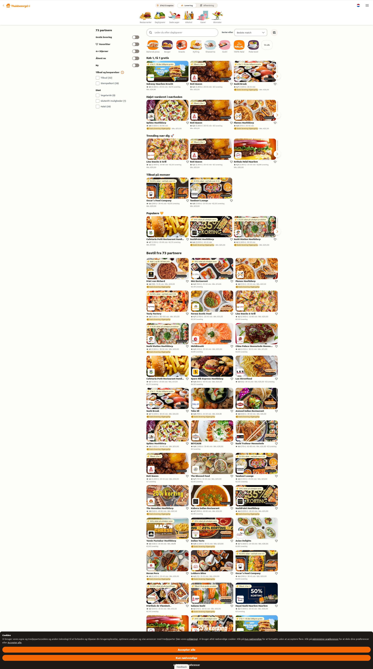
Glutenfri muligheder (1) (113, 100)
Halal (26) (106, 106)
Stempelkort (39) (110, 83)
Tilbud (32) (106, 77)
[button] (16, 5)
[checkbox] (153, 46)
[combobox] (185, 32)
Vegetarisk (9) (108, 95)
